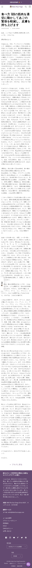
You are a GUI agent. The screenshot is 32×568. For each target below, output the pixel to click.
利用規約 (6, 523)
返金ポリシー (13, 563)
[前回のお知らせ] (1, 2)
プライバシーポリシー (10, 520)
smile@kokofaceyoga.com (16, 512)
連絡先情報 (19, 566)
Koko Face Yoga (15, 561)
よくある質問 (7, 518)
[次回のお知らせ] (30, 2)
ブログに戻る (17, 464)
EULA (5, 526)
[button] (2, 7)
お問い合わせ (7, 531)
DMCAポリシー (8, 528)
